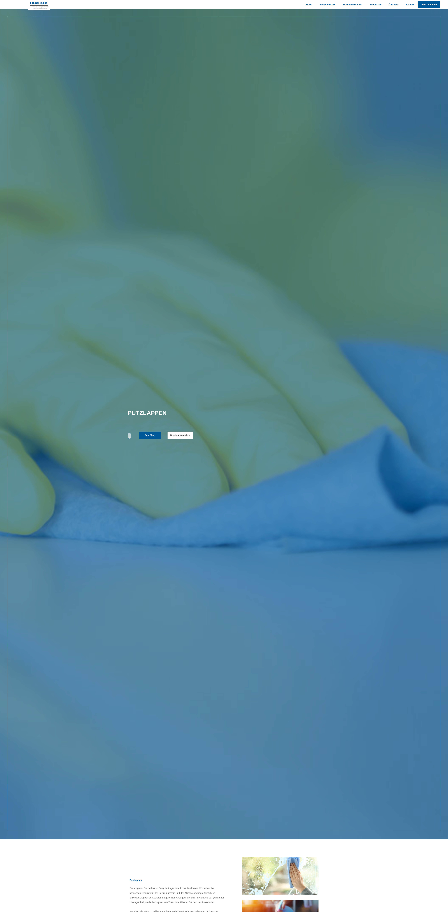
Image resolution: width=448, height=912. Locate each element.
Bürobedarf (375, 4)
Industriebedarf (327, 4)
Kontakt (410, 4)
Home (309, 4)
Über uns (393, 4)
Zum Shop (150, 435)
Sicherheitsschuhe (352, 4)
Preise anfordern (429, 4)
